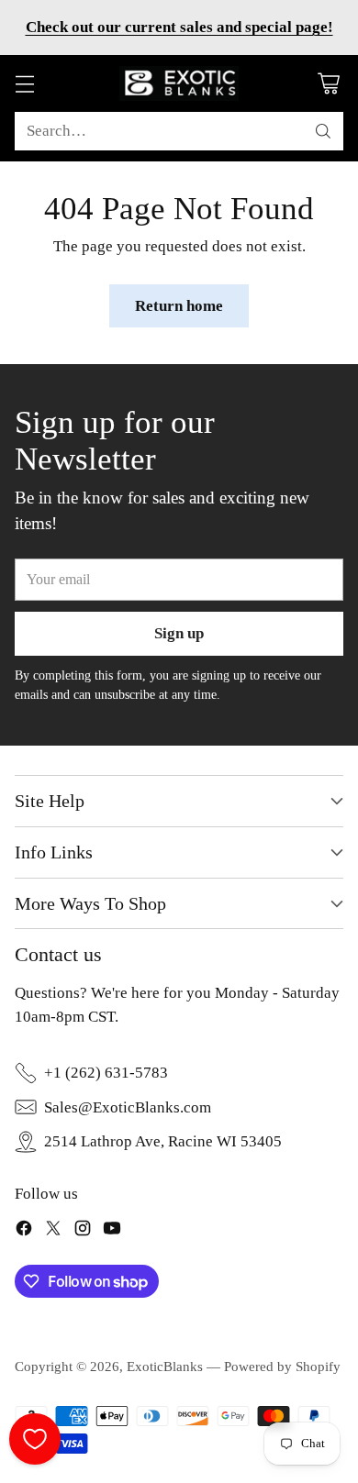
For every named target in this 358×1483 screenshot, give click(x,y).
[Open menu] (24, 84)
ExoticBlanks (165, 1366)
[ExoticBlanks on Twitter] (53, 1231)
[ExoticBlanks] (179, 83)
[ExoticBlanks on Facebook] (24, 1231)
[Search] (323, 131)
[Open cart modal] (328, 84)
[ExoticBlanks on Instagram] (83, 1231)
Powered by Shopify (282, 1366)
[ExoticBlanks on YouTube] (112, 1231)
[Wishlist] (35, 1439)
